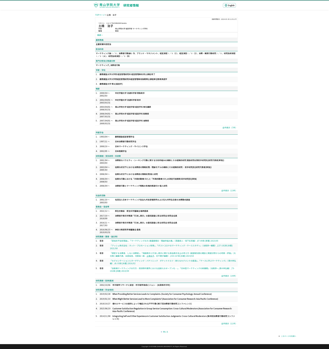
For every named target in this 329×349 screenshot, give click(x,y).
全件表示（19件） (229, 275)
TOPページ (100, 14)
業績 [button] (99, 35)
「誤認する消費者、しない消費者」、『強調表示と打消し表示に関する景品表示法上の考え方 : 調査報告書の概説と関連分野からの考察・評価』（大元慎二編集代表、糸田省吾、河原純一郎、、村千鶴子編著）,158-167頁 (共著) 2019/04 (173, 254)
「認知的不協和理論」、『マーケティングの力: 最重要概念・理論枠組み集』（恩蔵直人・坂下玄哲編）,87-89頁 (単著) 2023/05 (164, 240)
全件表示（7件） (229, 127)
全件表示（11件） (229, 323)
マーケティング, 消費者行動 (108, 65)
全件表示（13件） (229, 190)
